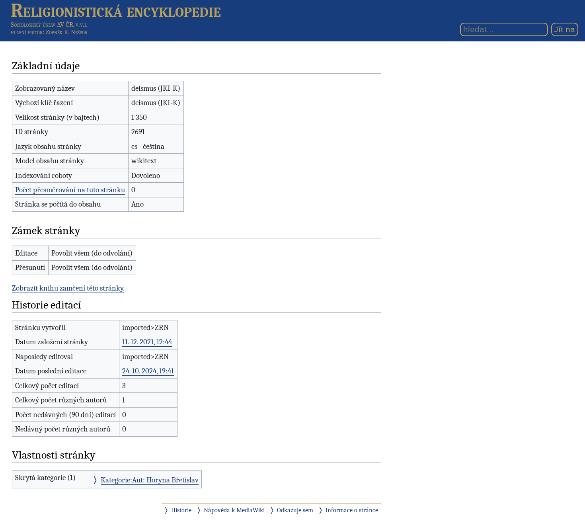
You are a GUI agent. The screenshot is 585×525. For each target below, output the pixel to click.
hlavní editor (27, 32)
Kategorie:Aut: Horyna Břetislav (150, 480)
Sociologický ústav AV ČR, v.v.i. (49, 24)
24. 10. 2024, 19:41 (148, 371)
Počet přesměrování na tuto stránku (70, 189)
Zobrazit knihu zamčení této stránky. (68, 288)
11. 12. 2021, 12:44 (147, 342)
